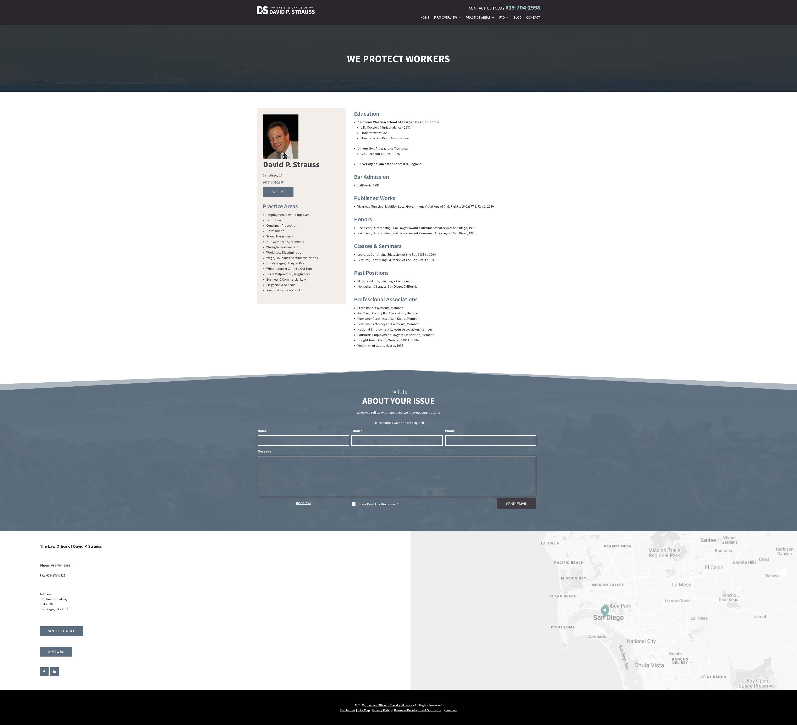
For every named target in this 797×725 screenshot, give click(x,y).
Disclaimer (303, 503)
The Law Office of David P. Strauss (388, 705)
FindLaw (451, 710)
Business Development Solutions (417, 710)
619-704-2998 (522, 7)
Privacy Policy (382, 710)
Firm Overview (445, 17)
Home (425, 17)
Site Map (364, 710)
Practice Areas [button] (478, 17)
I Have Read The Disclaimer (378, 504)
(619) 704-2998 (273, 182)
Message (264, 451)
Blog (517, 17)
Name (262, 431)
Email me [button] (278, 192)
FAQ (502, 17)
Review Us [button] (56, 652)
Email (356, 431)
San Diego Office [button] (61, 631)
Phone (450, 431)
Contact (533, 17)
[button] (793, 695)
